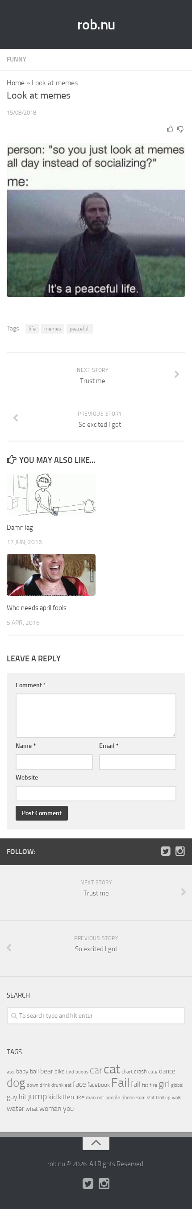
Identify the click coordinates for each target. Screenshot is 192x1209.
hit (23, 1097)
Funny (16, 59)
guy (12, 1097)
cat (112, 1069)
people (112, 1097)
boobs (81, 1072)
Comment (31, 685)
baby (22, 1071)
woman (50, 1108)
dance (167, 1071)
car (96, 1070)
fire (153, 1085)
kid (52, 1097)
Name (26, 746)
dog (16, 1083)
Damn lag (20, 528)
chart (127, 1072)
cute (153, 1072)
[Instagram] (180, 851)
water (15, 1108)
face (79, 1084)
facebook (99, 1084)
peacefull (80, 329)
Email (108, 746)
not (100, 1097)
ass (11, 1072)
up (168, 1098)
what (31, 1109)
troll (160, 1098)
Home (16, 82)
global (177, 1085)
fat (145, 1085)
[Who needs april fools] (51, 575)
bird (70, 1072)
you (68, 1108)
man (91, 1097)
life (32, 329)
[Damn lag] (51, 495)
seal (141, 1097)
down (32, 1085)
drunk (57, 1085)
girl (164, 1084)
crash (140, 1071)
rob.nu (96, 24)
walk (176, 1098)
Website (27, 777)
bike (59, 1071)
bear (46, 1071)
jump (37, 1096)
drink (45, 1085)
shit (150, 1097)
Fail (120, 1082)
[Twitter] (165, 851)
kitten (66, 1097)
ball (34, 1071)
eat (68, 1085)
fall (136, 1084)
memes (52, 329)
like (79, 1097)
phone (128, 1097)
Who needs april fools (37, 608)
